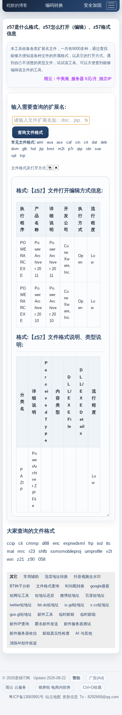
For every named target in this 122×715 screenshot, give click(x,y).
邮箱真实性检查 (56, 633)
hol (33, 149)
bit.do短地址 (48, 605)
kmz (50, 149)
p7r (70, 149)
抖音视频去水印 (87, 576)
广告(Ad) (96, 678)
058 (41, 559)
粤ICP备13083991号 (26, 697)
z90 (31, 559)
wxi (10, 559)
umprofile (93, 551)
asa (50, 142)
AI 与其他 (84, 633)
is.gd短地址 (74, 605)
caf (69, 142)
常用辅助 (31, 576)
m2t (61, 149)
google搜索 (99, 586)
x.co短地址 (99, 605)
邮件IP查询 (19, 624)
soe (98, 149)
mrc (21, 551)
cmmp (32, 543)
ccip (11, 543)
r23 (32, 551)
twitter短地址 (21, 605)
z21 (20, 559)
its (108, 543)
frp (90, 543)
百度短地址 (95, 595)
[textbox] (51, 120)
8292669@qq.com (103, 697)
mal (10, 551)
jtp (41, 149)
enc (56, 543)
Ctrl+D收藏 (92, 687)
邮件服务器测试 (77, 624)
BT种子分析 (20, 586)
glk (24, 149)
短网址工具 (19, 595)
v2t (109, 551)
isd (99, 543)
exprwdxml (74, 543)
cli (20, 543)
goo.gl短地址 (21, 614)
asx (60, 142)
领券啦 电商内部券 (54, 687)
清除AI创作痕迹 (23, 643)
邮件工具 (45, 614)
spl (13, 155)
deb (104, 142)
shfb (42, 551)
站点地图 (53, 697)
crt (86, 142)
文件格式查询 (47, 586)
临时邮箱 (66, 614)
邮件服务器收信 (23, 633)
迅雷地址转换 (56, 576)
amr (40, 142)
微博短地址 (69, 595)
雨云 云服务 (16, 687)
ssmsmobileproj (65, 551)
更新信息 (70, 697)
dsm (15, 149)
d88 (45, 543)
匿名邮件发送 (46, 624)
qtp (79, 149)
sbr (88, 149)
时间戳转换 (74, 586)
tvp (22, 155)
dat (94, 142)
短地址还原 (44, 595)
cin (77, 142)
